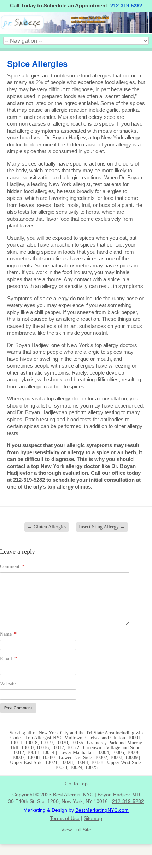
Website (8, 683)
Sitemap (93, 818)
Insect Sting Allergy (102, 527)
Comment (12, 566)
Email (8, 659)
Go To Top (76, 783)
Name (8, 634)
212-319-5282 (126, 5)
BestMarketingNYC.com (102, 810)
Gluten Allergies (46, 527)
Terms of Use (65, 818)
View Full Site (76, 829)
